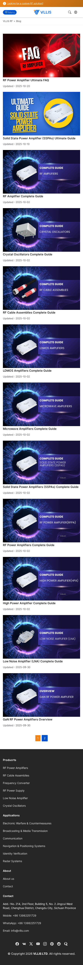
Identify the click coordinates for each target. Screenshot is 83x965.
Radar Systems (12, 861)
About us (8, 878)
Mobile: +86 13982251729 (19, 915)
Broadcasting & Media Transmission (25, 830)
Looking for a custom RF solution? (25, 3)
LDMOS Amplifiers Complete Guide (27, 370)
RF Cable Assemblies (16, 775)
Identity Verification (15, 853)
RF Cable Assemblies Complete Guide (29, 312)
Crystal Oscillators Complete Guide (27, 254)
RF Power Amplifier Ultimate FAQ (26, 80)
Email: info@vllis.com (16, 930)
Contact (8, 886)
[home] (42, 12)
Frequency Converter (16, 783)
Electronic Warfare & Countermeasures (27, 823)
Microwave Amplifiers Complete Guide (30, 429)
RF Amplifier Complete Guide (23, 196)
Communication (12, 838)
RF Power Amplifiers (15, 767)
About (7, 870)
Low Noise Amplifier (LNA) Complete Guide (33, 661)
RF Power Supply (14, 790)
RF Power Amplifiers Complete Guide (28, 545)
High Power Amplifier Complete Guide (29, 603)
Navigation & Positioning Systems (24, 846)
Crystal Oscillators (14, 805)
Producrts (9, 760)
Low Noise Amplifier (15, 798)
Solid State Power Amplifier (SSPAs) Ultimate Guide (39, 138)
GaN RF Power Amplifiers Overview (27, 719)
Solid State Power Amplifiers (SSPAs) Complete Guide (41, 487)
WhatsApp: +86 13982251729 (22, 923)
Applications (11, 815)
